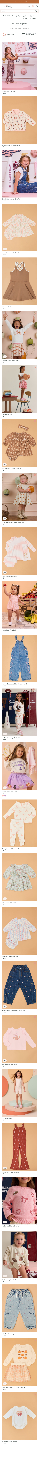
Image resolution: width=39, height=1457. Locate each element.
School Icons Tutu (7, 414)
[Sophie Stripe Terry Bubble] (19, 605)
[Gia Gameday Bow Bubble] (19, 1254)
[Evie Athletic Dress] (19, 281)
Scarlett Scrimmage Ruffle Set (11, 738)
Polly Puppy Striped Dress (9, 576)
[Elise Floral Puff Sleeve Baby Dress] (19, 443)
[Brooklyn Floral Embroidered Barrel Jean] (19, 985)
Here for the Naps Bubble (9, 1441)
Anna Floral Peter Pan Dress (10, 956)
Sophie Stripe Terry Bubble (9, 630)
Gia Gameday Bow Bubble (9, 1280)
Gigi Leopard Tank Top (8, 91)
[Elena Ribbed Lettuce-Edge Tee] (19, 173)
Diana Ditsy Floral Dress (9, 903)
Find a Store (30, 34)
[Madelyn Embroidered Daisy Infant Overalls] (19, 658)
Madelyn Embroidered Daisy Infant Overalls (14, 684)
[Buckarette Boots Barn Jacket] (19, 120)
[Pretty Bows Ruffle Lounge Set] (19, 823)
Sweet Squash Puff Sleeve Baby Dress (13, 522)
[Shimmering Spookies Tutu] (19, 766)
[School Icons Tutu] (19, 389)
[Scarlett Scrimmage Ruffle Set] (19, 712)
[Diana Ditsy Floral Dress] (19, 877)
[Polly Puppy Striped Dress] (19, 551)
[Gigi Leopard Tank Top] (19, 66)
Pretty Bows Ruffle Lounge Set (11, 849)
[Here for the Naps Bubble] (19, 1416)
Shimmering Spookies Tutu (9, 792)
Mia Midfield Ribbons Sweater (10, 1226)
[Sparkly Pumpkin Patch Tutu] (19, 335)
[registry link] (33, 6)
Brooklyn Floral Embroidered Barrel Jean (13, 1010)
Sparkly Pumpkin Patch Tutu (10, 360)
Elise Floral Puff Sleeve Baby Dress (12, 468)
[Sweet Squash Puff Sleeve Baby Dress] (19, 497)
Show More (20, 1448)
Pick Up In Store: (31, 33)
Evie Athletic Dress (7, 307)
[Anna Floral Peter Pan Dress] (19, 931)
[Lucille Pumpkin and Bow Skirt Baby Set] (19, 1362)
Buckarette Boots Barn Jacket (11, 145)
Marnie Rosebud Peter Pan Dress (11, 253)
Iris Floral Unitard (7, 1118)
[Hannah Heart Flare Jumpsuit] (19, 1147)
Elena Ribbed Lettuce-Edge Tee (11, 199)
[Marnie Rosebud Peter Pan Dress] (19, 227)
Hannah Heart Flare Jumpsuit (10, 1172)
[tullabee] (8, 6)
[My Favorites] (35, 44)
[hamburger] (2, 6)
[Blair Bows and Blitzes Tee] (19, 1039)
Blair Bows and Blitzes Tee (9, 1064)
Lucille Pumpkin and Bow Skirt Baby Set (13, 1387)
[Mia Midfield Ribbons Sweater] (19, 1200)
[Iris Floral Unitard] (19, 1093)
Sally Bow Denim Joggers (9, 1334)
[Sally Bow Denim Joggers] (19, 1308)
